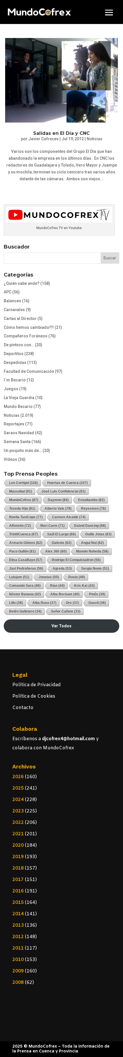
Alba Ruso (44, 603)
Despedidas (15, 362)
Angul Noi (92, 543)
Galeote (62, 543)
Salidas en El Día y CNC (61, 133)
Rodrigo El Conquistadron (76, 560)
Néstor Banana (25, 594)
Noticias (94, 139)
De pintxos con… (19, 345)
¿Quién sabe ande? (21, 283)
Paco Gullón (22, 551)
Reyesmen (93, 509)
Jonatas (49, 577)
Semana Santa (17, 441)
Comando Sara (25, 586)
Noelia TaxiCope (26, 517)
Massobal (20, 491)
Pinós (97, 594)
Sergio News (95, 568)
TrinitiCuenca (23, 534)
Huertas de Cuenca (67, 483)
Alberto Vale (58, 509)
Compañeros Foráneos (25, 336)
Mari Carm (52, 526)
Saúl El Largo (61, 534)
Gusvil (97, 603)
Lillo (16, 603)
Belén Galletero (25, 611)
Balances (12, 301)
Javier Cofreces (43, 139)
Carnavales (14, 309)
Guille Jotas (98, 534)
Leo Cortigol (23, 483)
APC (7, 292)
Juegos (11, 389)
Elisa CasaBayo (25, 560)
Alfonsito (20, 526)
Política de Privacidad (36, 685)
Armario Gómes (25, 543)
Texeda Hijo (22, 509)
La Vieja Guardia (19, 397)
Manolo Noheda (92, 551)
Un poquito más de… (23, 450)
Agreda (62, 568)
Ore (72, 603)
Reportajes (14, 424)
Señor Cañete (65, 611)
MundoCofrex (23, 500)
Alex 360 (56, 551)
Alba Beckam (65, 594)
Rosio (76, 577)
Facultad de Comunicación (29, 371)
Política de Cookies (33, 696)
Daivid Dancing (90, 526)
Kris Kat (84, 586)
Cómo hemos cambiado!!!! (29, 327)
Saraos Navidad (19, 433)
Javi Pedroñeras (26, 568)
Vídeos (10, 459)
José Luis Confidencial (63, 491)
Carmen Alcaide (69, 517)
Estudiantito (91, 500)
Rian (57, 586)
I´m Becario (15, 380)
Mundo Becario (18, 406)
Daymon (58, 500)
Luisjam (19, 577)
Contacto (22, 708)
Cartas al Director (20, 318)
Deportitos (13, 353)
